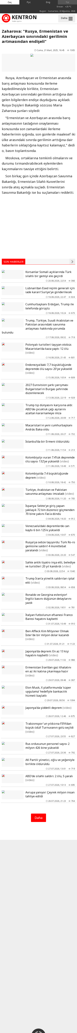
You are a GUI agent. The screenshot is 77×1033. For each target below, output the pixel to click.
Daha (38, 818)
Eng (48, 2)
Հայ (10, 2)
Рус (29, 2)
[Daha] (72, 261)
